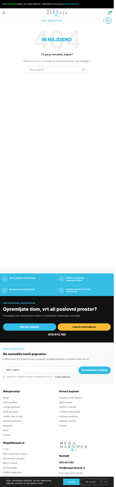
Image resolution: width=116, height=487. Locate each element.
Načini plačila (65, 402)
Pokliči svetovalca (84, 327)
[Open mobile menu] (4, 13)
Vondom (7, 435)
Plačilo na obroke (67, 407)
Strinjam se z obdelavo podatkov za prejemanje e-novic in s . (39, 377)
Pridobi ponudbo (29, 327)
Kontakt (63, 425)
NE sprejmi (90, 481)
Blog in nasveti (10, 463)
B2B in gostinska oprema (15, 453)
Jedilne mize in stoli (12, 416)
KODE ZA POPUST (71, 4)
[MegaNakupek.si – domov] (73, 446)
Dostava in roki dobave (70, 397)
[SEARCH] (83, 69)
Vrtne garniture (10, 411)
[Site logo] (57, 12)
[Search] (108, 21)
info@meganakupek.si (72, 467)
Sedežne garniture (12, 421)
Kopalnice (8, 425)
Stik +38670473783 (52, 20)
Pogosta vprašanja (68, 416)
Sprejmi (71, 481)
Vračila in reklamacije (69, 411)
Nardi (5, 430)
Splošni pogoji (10, 467)
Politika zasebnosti (12, 472)
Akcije (6, 397)
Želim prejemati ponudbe (94, 370)
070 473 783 (71, 292)
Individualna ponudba (13, 458)
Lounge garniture (11, 407)
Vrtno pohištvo (10, 402)
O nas (6, 449)
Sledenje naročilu (67, 421)
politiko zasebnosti (62, 377)
